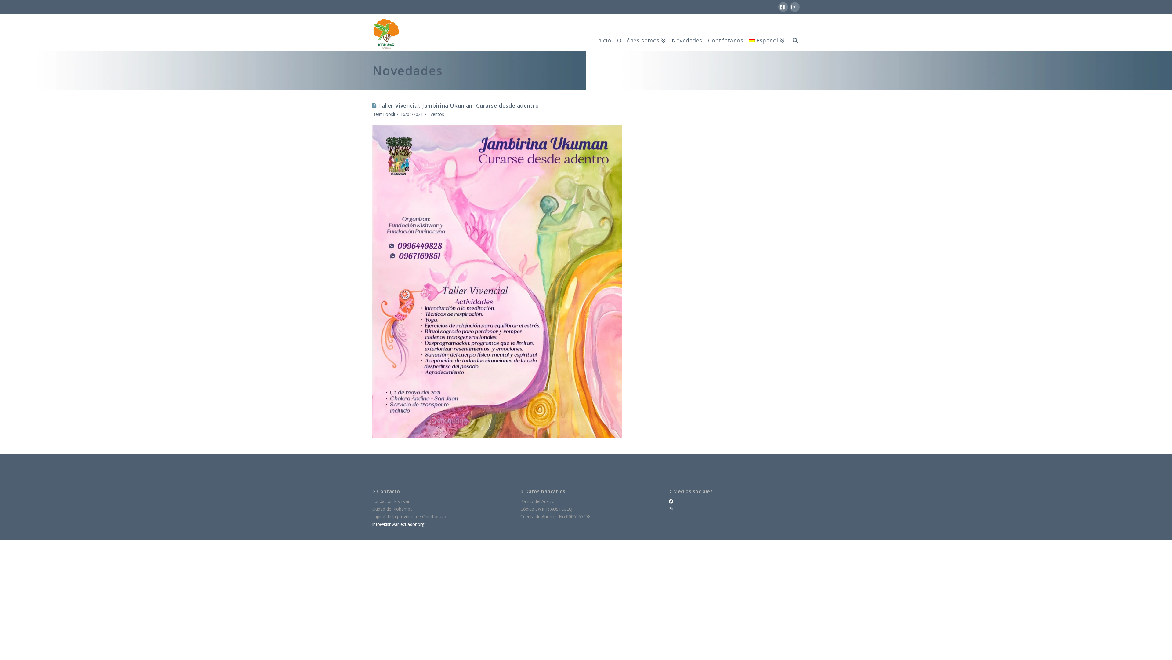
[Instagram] (795, 7)
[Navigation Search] (793, 32)
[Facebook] (783, 7)
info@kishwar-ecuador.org (398, 524)
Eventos (436, 114)
